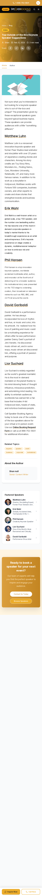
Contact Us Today (21, 594)
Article (4, 65)
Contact (5, 9)
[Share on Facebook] (10, 48)
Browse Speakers (21, 601)
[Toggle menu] (38, 9)
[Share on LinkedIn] (22, 48)
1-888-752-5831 (22, 3)
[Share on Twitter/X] (16, 48)
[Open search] (34, 9)
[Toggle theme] (38, 3)
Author (12, 65)
